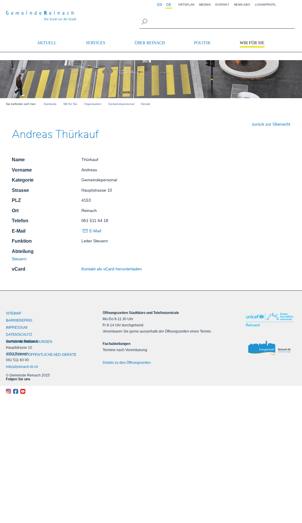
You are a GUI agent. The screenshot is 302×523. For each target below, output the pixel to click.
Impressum (16, 327)
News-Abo (242, 4)
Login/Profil (265, 4)
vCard (18, 269)
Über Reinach (149, 43)
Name (18, 159)
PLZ (16, 200)
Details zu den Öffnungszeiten (127, 363)
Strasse (20, 190)
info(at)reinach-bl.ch (22, 367)
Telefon (20, 220)
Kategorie (23, 179)
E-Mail (18, 230)
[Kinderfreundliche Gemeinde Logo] (269, 319)
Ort (15, 210)
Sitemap (13, 313)
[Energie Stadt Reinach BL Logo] (269, 348)
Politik (202, 43)
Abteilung (23, 251)
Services (95, 43)
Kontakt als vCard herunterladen (111, 269)
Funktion (22, 241)
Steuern (19, 258)
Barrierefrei (19, 320)
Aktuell (47, 43)
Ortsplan (186, 4)
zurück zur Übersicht (271, 124)
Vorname (22, 169)
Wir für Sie (252, 43)
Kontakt (222, 4)
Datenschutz (19, 335)
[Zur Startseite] (41, 15)
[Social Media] (42, 391)
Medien (205, 4)
